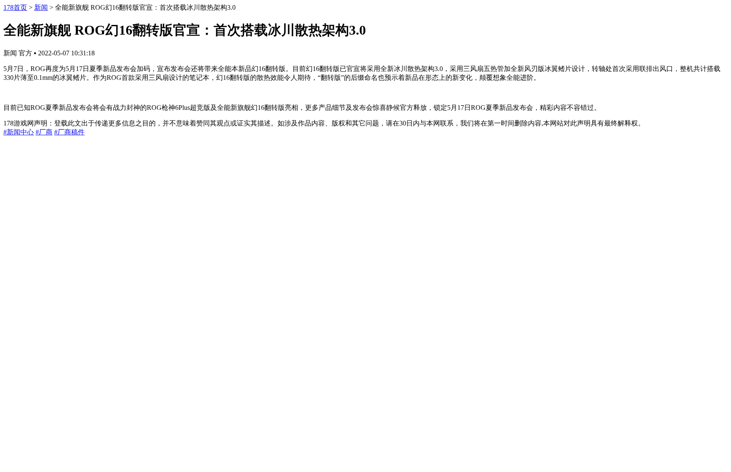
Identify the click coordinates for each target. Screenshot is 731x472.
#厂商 (44, 132)
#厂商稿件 (69, 132)
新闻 (41, 7)
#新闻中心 (18, 132)
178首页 (15, 7)
